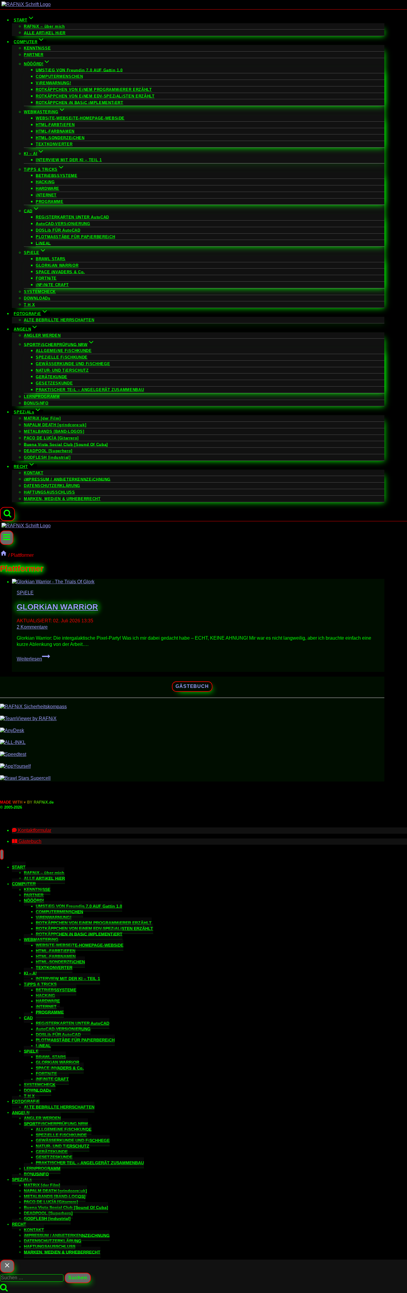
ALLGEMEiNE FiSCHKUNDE (63, 350)
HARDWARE (47, 188)
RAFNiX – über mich (44, 26)
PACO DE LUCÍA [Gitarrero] (51, 438)
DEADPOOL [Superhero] (48, 451)
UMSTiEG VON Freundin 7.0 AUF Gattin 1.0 (79, 70)
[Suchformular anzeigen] (7, 514)
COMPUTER (24, 883)
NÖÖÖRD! (34, 900)
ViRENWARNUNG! (53, 83)
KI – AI (30, 972)
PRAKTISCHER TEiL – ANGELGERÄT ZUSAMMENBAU (90, 389)
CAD (28, 1017)
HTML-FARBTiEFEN (55, 125)
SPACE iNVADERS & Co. (60, 271)
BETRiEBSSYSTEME (56, 175)
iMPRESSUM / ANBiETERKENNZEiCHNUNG (67, 479)
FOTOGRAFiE (26, 1101)
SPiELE (25, 592)
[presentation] (198, 582)
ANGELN (20, 1112)
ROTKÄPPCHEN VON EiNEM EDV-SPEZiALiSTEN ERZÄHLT (95, 96)
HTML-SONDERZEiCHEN (60, 137)
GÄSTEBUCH (192, 686)
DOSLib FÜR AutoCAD (58, 230)
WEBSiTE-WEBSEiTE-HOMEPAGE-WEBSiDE (80, 118)
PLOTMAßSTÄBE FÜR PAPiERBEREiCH (75, 237)
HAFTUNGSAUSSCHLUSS (49, 492)
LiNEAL (43, 243)
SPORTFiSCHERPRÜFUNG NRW (56, 1123)
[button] (31, 830)
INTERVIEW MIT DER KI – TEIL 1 (69, 160)
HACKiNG (45, 182)
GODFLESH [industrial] (47, 457)
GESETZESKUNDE (54, 383)
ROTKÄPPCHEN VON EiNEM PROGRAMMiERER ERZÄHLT (94, 89)
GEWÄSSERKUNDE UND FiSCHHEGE (73, 364)
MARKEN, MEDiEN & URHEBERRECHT (62, 499)
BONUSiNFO (36, 403)
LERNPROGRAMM (42, 396)
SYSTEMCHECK (40, 291)
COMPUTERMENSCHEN (59, 76)
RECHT (19, 1224)
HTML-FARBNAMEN (55, 131)
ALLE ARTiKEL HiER (45, 32)
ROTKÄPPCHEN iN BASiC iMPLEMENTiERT (79, 102)
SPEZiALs (22, 1179)
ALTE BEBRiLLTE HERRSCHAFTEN (59, 320)
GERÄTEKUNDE (51, 376)
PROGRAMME (49, 201)
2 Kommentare (32, 627)
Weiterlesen (33, 658)
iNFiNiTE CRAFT (52, 285)
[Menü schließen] (2, 854)
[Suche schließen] (7, 1266)
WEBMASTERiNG (41, 939)
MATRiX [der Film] (42, 418)
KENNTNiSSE (37, 48)
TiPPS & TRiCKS (40, 984)
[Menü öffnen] (6, 538)
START (19, 867)
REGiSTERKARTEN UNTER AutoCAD (72, 217)
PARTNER (33, 54)
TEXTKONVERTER (54, 144)
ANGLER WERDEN (42, 335)
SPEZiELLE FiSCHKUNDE (62, 357)
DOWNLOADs (37, 298)
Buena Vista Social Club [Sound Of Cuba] (66, 444)
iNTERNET (46, 195)
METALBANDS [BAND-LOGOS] (54, 431)
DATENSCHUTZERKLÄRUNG (52, 485)
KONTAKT (33, 473)
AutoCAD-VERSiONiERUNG (63, 223)
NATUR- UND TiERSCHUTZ (62, 370)
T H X (29, 304)
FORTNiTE (46, 278)
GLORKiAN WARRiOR (57, 265)
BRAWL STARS (51, 259)
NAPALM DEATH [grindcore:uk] (55, 425)
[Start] (3, 555)
